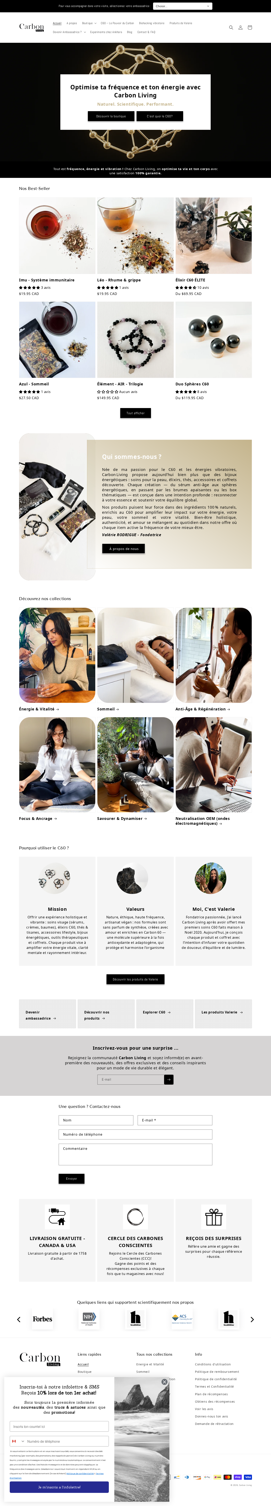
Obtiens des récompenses (215, 1401)
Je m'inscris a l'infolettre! (59, 1487)
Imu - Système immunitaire (47, 280)
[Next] (252, 1319)
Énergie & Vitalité (37, 709)
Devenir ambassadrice (38, 1015)
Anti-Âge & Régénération (201, 709)
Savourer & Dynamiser (119, 818)
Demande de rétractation (214, 1424)
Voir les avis (204, 1409)
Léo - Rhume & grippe (119, 280)
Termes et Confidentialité (214, 1386)
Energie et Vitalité (150, 1364)
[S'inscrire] (168, 1080)
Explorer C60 (154, 1012)
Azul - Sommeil (34, 384)
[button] (89, 23)
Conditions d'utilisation (213, 1364)
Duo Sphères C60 (192, 384)
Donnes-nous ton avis (211, 1416)
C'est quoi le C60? (160, 116)
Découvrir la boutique (111, 116)
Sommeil (106, 709)
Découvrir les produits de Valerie (135, 979)
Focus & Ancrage (36, 818)
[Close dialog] (164, 1382)
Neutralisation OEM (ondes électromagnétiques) (203, 821)
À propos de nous (123, 549)
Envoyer (71, 1179)
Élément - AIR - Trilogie (120, 384)
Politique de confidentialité (216, 1379)
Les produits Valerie (219, 1012)
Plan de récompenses (211, 1394)
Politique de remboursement (217, 1372)
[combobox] (17, 1441)
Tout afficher (136, 413)
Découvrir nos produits (96, 1015)
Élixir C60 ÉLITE (190, 280)
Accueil (83, 1364)
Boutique (85, 1372)
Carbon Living (245, 1485)
